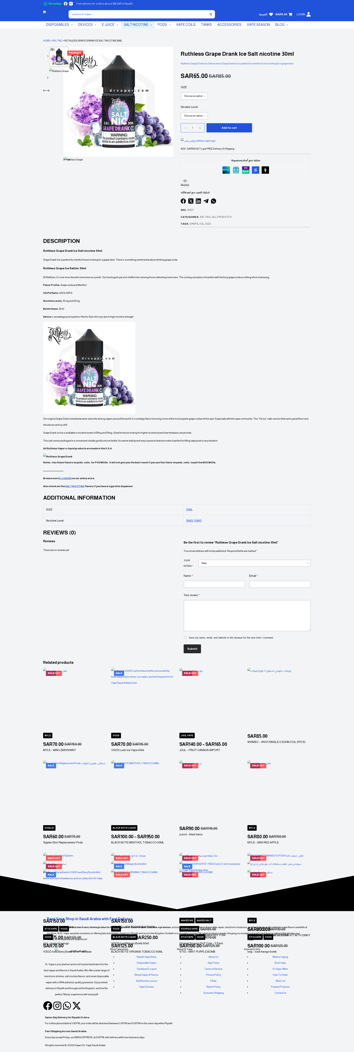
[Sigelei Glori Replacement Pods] (75, 792)
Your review (192, 595)
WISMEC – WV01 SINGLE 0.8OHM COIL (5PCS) (276, 741)
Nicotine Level (189, 106)
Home (46, 40)
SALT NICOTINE (74, 486)
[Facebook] (65, 4)
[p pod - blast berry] (211, 792)
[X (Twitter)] (190, 201)
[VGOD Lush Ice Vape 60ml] (143, 699)
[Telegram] (206, 201)
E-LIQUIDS (65, 478)
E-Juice (108, 25)
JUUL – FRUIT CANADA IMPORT (199, 750)
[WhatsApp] (213, 201)
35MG (189, 520)
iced (208, 223)
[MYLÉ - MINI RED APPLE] (279, 792)
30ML (189, 509)
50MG (198, 520)
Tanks (206, 25)
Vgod (116, 735)
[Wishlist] (271, 14)
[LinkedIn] (198, 201)
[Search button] (210, 14)
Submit (192, 648)
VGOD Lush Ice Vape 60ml (127, 750)
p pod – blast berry (191, 834)
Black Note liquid (124, 828)
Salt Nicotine (136, 25)
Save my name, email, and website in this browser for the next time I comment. (231, 637)
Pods (162, 25)
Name (188, 575)
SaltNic (57, 40)
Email (253, 575)
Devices (85, 25)
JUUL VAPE (187, 735)
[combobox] (138, 14)
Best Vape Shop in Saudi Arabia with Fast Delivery (89, 919)
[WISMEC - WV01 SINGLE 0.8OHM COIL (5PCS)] (279, 699)
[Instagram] (71, 4)
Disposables (57, 25)
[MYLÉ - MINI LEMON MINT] (75, 699)
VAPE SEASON (258, 25)
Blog (279, 25)
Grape (194, 223)
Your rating (188, 563)
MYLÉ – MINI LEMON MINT (59, 750)
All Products (222, 217)
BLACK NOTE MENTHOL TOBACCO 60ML (137, 842)
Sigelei (49, 828)
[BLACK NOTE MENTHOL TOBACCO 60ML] (143, 792)
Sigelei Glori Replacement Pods (63, 842)
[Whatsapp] (67, 1005)
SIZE (184, 87)
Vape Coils (185, 25)
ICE (202, 223)
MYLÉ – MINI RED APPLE (263, 842)
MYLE (48, 735)
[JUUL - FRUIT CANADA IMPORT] (211, 699)
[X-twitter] (76, 1005)
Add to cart (229, 127)
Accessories (229, 25)
